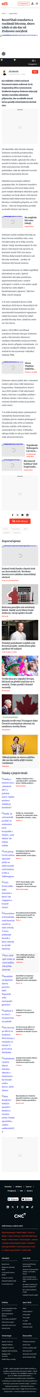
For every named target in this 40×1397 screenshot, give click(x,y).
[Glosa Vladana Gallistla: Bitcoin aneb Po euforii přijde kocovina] (13, 368)
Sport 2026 (27, 1303)
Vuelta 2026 (26, 1250)
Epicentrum (5, 1264)
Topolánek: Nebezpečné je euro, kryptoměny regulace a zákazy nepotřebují (32, 448)
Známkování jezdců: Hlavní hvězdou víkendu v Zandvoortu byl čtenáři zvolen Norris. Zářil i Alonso (27, 1060)
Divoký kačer (6, 1328)
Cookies (33, 1384)
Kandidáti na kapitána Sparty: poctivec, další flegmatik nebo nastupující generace (26, 978)
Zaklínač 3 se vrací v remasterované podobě (25, 1011)
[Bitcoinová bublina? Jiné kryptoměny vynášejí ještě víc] (12, 465)
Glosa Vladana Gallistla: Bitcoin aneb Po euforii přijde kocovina (31, 366)
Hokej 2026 (26, 1315)
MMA (24, 1308)
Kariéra (30, 1191)
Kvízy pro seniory (7, 1278)
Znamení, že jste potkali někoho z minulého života (30, 1271)
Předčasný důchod (29, 1342)
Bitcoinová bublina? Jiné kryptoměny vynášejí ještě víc (31, 464)
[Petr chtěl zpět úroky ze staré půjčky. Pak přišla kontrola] (8, 962)
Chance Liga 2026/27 (12, 1250)
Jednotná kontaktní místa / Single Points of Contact (19, 1389)
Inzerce (28, 1187)
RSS (21, 1191)
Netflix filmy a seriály (9, 1359)
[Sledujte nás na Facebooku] (17, 1207)
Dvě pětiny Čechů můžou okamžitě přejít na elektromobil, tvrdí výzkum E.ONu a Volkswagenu (26, 853)
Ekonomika (27, 1336)
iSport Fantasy (14, 1236)
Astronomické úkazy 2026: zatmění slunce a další (30, 1279)
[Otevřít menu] (37, 3)
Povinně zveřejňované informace (25, 1391)
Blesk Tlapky (22, 1233)
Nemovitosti (13, 1240)
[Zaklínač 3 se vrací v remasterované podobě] (8, 1016)
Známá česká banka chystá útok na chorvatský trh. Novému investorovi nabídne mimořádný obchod (19, 573)
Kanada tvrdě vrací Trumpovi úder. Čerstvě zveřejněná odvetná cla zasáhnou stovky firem (20, 723)
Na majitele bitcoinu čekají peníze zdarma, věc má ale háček (31, 220)
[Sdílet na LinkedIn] (27, 515)
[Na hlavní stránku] (5, 3)
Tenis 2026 (26, 1318)
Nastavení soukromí (12, 1386)
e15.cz (4, 13)
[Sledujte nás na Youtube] (27, 1207)
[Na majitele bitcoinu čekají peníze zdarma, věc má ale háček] (12, 222)
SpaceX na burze (7, 1342)
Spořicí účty (26, 1345)
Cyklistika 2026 (27, 1327)
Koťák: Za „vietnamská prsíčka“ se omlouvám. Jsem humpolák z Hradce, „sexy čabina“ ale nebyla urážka (26, 815)
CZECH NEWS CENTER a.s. (28, 1369)
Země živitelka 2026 (29, 1357)
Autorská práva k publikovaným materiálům (19, 1378)
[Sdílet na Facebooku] (12, 515)
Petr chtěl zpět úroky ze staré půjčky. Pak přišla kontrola (25, 957)
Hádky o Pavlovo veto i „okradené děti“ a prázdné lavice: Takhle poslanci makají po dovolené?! (26, 781)
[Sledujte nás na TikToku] (32, 1207)
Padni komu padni (8, 1322)
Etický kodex (8, 1391)
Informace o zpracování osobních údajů (16, 1384)
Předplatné (12, 1191)
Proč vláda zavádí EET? (9, 1319)
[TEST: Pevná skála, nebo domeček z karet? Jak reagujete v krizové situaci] (8, 895)
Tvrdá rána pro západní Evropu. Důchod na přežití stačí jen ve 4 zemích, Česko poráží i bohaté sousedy (18, 683)
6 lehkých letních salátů (30, 1295)
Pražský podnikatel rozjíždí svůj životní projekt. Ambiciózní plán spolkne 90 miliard (18, 646)
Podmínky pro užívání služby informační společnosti (19, 1381)
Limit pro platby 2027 (30, 1348)
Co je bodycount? (7, 1284)
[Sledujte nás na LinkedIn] (8, 1207)
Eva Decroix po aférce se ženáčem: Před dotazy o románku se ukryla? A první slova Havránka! (27, 1029)
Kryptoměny (13, 13)
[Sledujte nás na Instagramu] (22, 1207)
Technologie (6, 1336)
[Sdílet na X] (17, 515)
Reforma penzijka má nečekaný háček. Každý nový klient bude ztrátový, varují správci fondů (18, 610)
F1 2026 (25, 1321)
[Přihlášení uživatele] (32, 3)
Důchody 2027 (27, 1351)
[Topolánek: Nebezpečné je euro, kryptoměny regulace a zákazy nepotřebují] (13, 450)
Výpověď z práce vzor (9, 1325)
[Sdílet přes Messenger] (22, 515)
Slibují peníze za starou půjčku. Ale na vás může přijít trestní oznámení (18, 760)
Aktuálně (5, 1258)
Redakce (19, 1187)
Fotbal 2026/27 (27, 1311)
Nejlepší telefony (7, 1345)
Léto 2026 (26, 1258)
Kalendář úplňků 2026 (9, 1281)
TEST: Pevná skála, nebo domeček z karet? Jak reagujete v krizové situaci (26, 884)
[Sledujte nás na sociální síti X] (12, 1207)
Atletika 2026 (27, 1324)
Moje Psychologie (8, 1233)
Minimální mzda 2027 (30, 1354)
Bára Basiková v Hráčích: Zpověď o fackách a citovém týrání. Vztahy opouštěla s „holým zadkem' (26, 1098)
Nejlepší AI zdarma (8, 1348)
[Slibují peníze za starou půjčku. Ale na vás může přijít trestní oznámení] (20, 744)
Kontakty (8, 1187)
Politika (5, 1303)
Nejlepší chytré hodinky (9, 1351)
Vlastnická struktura (27, 1386)
